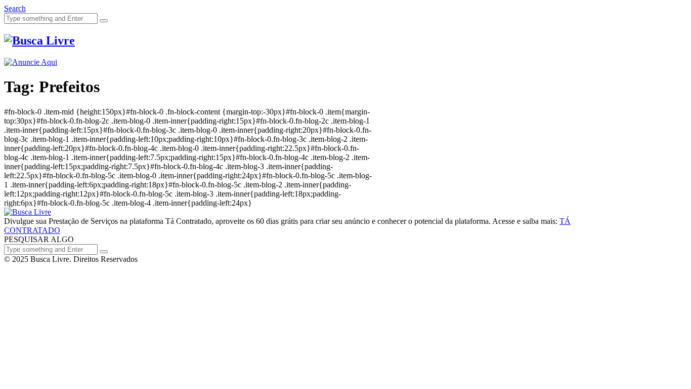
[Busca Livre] (39, 40)
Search (15, 8)
